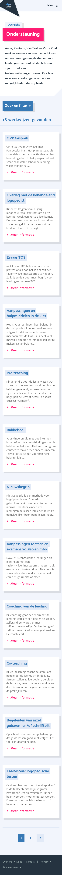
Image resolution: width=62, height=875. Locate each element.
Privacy (45, 861)
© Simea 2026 (11, 867)
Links (19, 861)
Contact (30, 861)
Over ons (8, 861)
